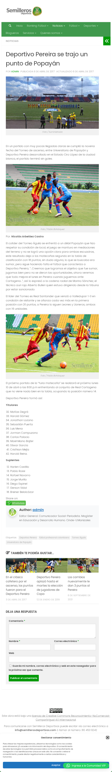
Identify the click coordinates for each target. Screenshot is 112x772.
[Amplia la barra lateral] (107, 41)
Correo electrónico (66, 641)
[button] (107, 737)
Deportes (90, 25)
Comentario (17, 621)
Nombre (14, 641)
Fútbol (73, 25)
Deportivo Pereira (28, 537)
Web (11, 653)
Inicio (19, 25)
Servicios (28, 33)
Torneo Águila (79, 537)
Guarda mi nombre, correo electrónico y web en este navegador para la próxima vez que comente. (52, 668)
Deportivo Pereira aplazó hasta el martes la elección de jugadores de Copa (50, 585)
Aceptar (56, 765)
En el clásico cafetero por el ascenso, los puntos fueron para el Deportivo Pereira (19, 585)
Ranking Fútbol (36, 25)
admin (15, 71)
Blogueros (12, 33)
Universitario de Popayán (19, 542)
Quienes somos (50, 33)
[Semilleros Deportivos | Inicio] (24, 11)
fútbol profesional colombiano (54, 537)
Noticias (57, 25)
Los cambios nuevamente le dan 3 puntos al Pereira (79, 583)
